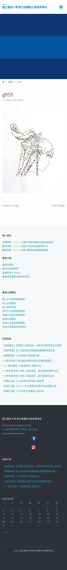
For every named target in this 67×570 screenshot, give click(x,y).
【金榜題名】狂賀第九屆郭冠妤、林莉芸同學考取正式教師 (31, 345)
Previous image (10, 205)
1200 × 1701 (11, 100)
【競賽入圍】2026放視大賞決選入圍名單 (23, 380)
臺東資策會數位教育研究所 (16, 276)
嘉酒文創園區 (9, 319)
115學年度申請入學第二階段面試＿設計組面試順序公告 (30, 370)
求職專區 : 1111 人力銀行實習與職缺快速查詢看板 (27, 242)
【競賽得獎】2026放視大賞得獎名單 (20, 355)
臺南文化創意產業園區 (13, 322)
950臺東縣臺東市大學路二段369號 (19, 429)
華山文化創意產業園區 (13, 299)
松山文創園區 (9, 303)
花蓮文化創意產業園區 (13, 314)
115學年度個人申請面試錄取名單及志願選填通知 (27, 360)
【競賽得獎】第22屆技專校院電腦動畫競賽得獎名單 (28, 350)
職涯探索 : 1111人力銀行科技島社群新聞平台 (25, 246)
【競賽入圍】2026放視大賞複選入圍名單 (23, 391)
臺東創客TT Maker (11, 272)
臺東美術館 (8, 264)
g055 (10, 82)
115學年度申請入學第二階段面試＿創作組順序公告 (28, 375)
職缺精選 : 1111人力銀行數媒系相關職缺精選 (25, 250)
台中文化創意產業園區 (13, 311)
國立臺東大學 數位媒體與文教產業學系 (24, 7)
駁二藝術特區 (9, 307)
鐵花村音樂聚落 (10, 268)
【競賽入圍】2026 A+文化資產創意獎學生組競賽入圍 (29, 386)
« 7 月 (5, 532)
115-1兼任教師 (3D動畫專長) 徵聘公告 (21, 365)
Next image (58, 205)
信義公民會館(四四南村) (14, 326)
